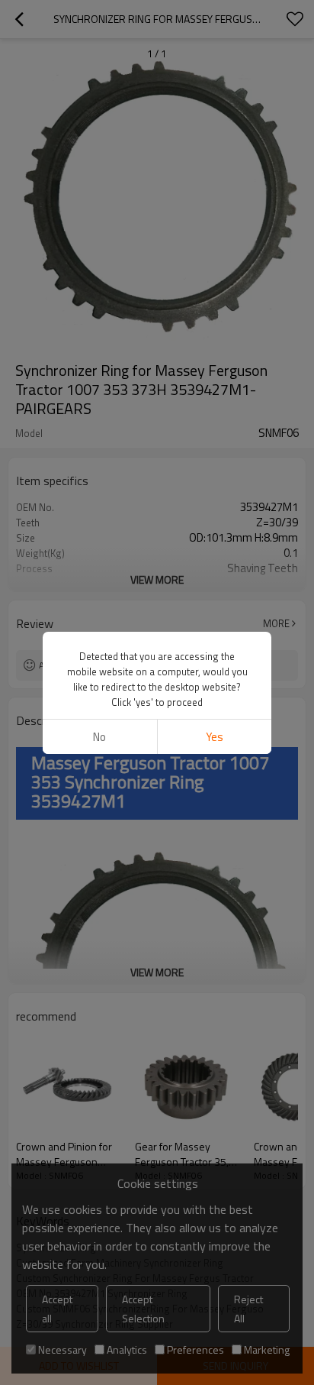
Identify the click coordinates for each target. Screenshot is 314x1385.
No (99, 737)
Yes (214, 737)
